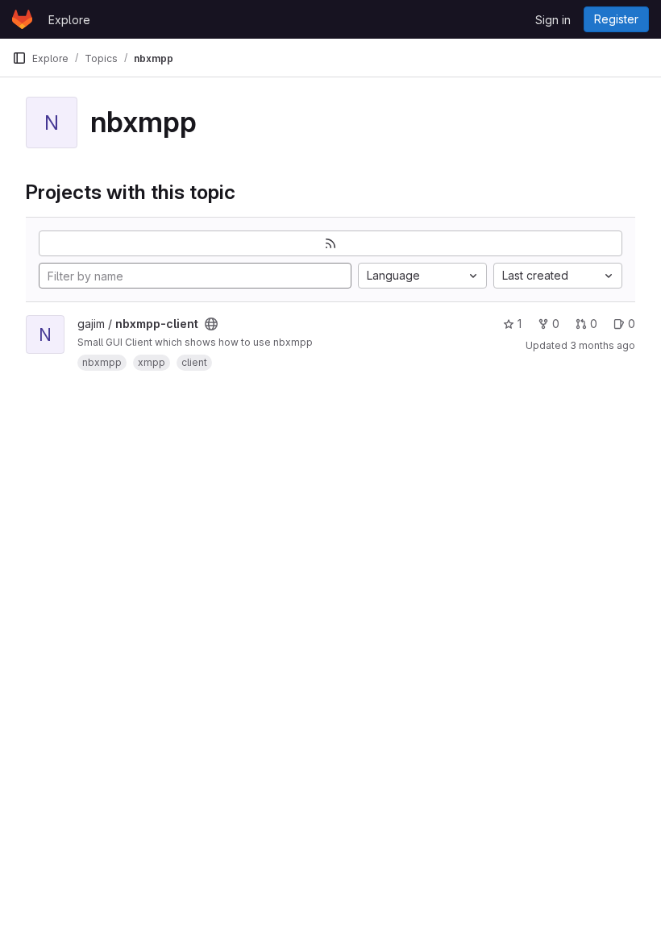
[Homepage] (22, 19)
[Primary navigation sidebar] (19, 58)
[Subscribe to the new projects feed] (330, 243)
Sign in (553, 20)
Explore (69, 20)
